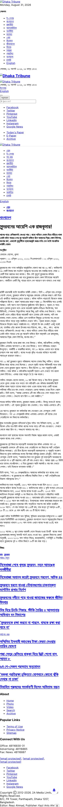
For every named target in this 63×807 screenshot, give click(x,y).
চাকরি (8, 59)
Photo (10, 703)
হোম (8, 150)
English (10, 63)
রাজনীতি (9, 24)
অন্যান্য (9, 56)
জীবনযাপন (10, 43)
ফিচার (8, 47)
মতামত (9, 34)
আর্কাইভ (9, 192)
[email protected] (10, 758)
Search (10, 710)
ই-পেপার (10, 18)
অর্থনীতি (9, 31)
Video (10, 707)
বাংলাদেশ (10, 21)
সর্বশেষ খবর (4, 634)
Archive (11, 138)
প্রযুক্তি (9, 53)
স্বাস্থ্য (9, 50)
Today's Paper (15, 132)
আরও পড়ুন (4, 557)
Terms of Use (14, 726)
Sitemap (11, 732)
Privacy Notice (15, 729)
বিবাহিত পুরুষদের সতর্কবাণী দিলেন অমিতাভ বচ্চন (29, 687)
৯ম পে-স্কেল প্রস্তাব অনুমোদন (20, 666)
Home (10, 700)
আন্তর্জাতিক (11, 27)
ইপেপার (3, 88)
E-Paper (11, 135)
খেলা (8, 37)
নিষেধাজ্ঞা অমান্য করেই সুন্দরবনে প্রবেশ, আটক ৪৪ (31, 577)
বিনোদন (9, 40)
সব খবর (9, 157)
